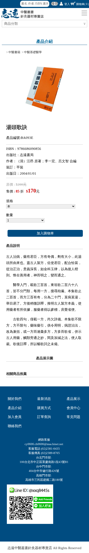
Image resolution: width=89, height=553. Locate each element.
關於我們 (14, 399)
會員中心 (73, 408)
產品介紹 (14, 408)
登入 (67, 4)
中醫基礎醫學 (33, 52)
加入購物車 (45, 233)
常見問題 (73, 417)
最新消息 (44, 399)
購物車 (82, 4)
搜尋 (54, 4)
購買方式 (44, 408)
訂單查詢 (44, 417)
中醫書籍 (14, 52)
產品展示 (73, 399)
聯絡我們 (14, 426)
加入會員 (14, 417)
